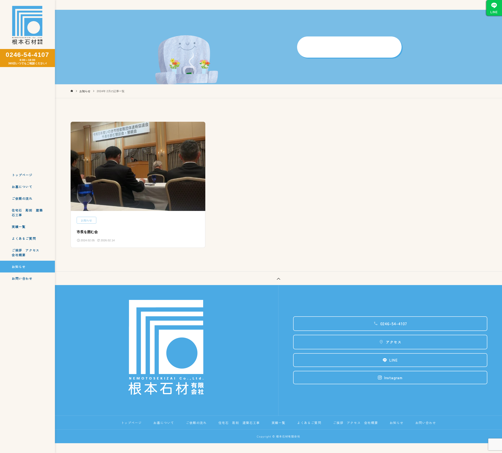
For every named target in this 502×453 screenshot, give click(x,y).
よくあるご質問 (24, 238)
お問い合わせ (22, 278)
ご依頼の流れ (22, 198)
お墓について (22, 186)
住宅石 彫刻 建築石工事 (27, 212)
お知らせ (18, 266)
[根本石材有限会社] (27, 26)
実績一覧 (18, 226)
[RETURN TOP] (278, 278)
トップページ (22, 174)
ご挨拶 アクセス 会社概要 (27, 252)
